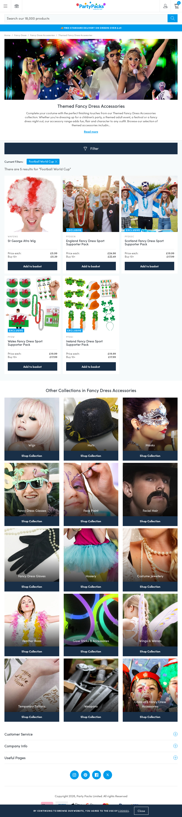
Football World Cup (41, 161)
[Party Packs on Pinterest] (85, 774)
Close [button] (141, 811)
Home (7, 35)
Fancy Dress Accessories (42, 35)
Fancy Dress (20, 35)
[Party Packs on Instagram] (74, 774)
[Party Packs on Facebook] (96, 774)
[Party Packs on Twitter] (107, 774)
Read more (91, 131)
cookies (123, 810)
